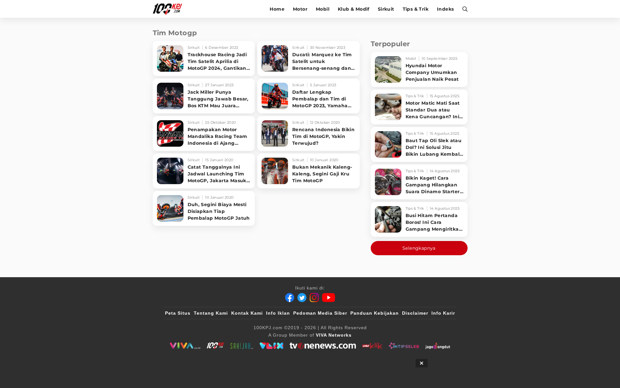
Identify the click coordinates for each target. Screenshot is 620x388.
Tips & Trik (416, 9)
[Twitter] (301, 297)
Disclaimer (415, 313)
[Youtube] (328, 297)
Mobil (322, 9)
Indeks (445, 9)
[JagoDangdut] (437, 345)
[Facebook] (289, 297)
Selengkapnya (419, 248)
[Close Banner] (422, 363)
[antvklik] (372, 345)
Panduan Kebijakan (374, 313)
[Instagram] (314, 297)
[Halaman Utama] (170, 9)
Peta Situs (178, 313)
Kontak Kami (247, 313)
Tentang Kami (211, 313)
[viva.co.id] (185, 345)
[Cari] (463, 9)
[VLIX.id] (272, 345)
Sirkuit (386, 9)
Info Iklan (278, 313)
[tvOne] (323, 345)
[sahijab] (242, 345)
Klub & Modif (353, 9)
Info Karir (443, 313)
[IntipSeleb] (404, 345)
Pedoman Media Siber (320, 313)
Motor (300, 9)
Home (277, 9)
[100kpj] (215, 345)
